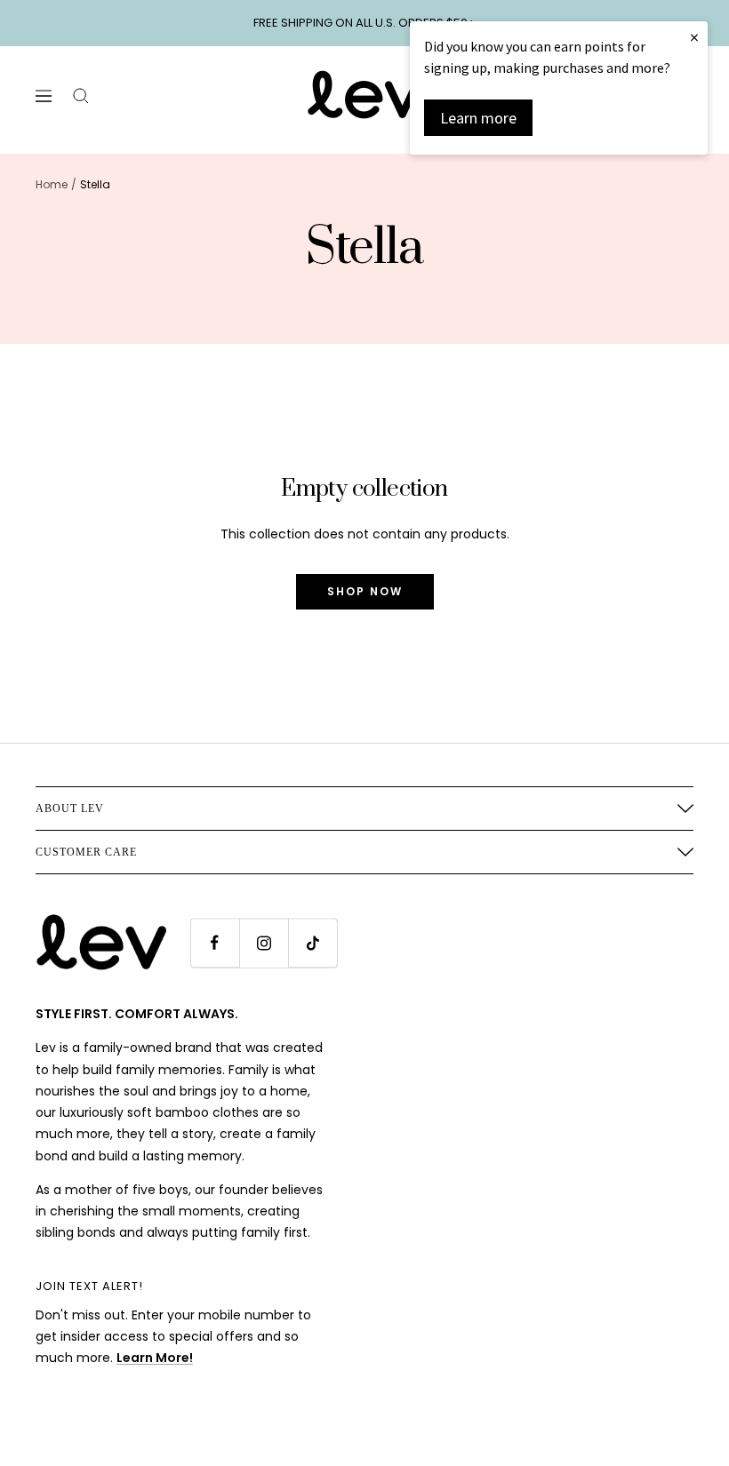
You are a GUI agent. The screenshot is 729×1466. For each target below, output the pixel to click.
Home (52, 184)
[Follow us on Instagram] (263, 943)
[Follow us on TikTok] (312, 943)
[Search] (81, 96)
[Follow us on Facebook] (214, 943)
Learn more (478, 118)
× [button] (694, 37)
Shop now (365, 591)
